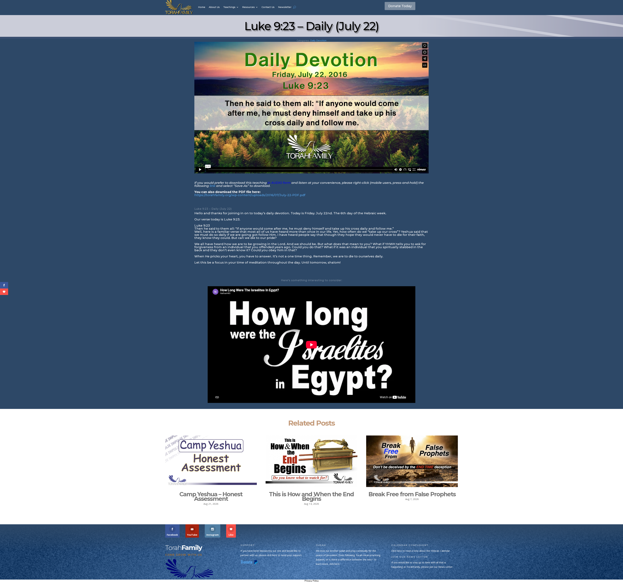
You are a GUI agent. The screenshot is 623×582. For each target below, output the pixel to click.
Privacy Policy (312, 580)
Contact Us (268, 7)
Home (201, 7)
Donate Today (400, 6)
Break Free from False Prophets (412, 494)
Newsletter (284, 7)
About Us (214, 7)
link (212, 186)
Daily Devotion (318, 40)
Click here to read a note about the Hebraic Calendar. (420, 550)
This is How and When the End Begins (311, 496)
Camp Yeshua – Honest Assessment (210, 496)
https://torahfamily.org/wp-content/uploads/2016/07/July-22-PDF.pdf (249, 195)
